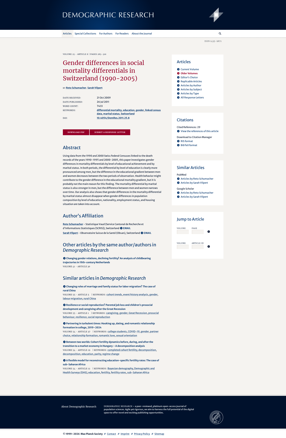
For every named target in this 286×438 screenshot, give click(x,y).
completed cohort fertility (122, 349)
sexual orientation (126, 335)
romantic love (107, 335)
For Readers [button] (122, 33)
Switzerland (128, 113)
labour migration (72, 298)
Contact (111, 433)
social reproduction (99, 316)
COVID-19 (134, 331)
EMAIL (127, 228)
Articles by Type (190, 93)
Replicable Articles (191, 81)
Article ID (198, 243)
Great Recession (138, 312)
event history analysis (135, 294)
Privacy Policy (142, 433)
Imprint (125, 433)
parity (97, 353)
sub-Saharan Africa (138, 372)
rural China (90, 298)
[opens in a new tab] (216, 417)
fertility (105, 372)
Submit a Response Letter (109, 132)
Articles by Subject (191, 89)
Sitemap (159, 433)
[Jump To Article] (209, 232)
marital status (111, 113)
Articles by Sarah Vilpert (194, 182)
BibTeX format (189, 145)
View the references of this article (200, 131)
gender (140, 110)
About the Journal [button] (142, 33)
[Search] (220, 33)
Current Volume (190, 69)
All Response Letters (192, 97)
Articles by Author (191, 85)
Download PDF (76, 132)
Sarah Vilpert (94, 87)
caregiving (112, 312)
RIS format (187, 141)
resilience (81, 316)
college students (117, 331)
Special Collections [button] (85, 33)
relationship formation (85, 335)
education (129, 110)
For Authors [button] (105, 33)
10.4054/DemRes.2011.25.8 (113, 117)
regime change (110, 353)
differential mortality (109, 110)
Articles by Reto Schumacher (197, 178)
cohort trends (114, 294)
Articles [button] (67, 33)
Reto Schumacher (76, 87)
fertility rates (118, 372)
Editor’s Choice (189, 77)
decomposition (147, 349)
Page (194, 228)
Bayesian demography (120, 368)
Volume (181, 228)
